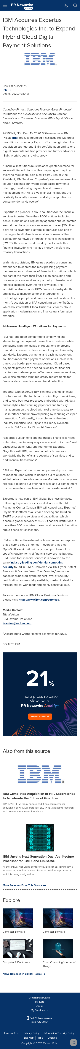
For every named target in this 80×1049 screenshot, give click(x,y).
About (39, 1006)
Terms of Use (11, 1033)
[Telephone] (66, 5)
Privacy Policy (31, 1033)
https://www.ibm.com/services (39, 599)
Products (39, 1002)
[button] (40, 60)
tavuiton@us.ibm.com (17, 623)
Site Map (29, 1038)
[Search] (75, 5)
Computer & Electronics (16, 962)
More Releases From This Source (22, 885)
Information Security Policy (59, 1033)
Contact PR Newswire (39, 997)
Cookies (52, 1038)
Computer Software (14, 932)
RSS (40, 1038)
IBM (15, 138)
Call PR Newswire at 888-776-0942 (40, 1020)
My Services (38, 1010)
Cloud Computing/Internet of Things (59, 964)
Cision (46, 1043)
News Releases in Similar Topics (22, 974)
